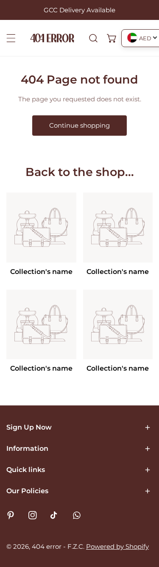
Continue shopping (79, 125)
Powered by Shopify (117, 546)
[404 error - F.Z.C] (52, 38)
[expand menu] (11, 38)
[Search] (93, 38)
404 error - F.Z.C (57, 546)
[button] (112, 38)
